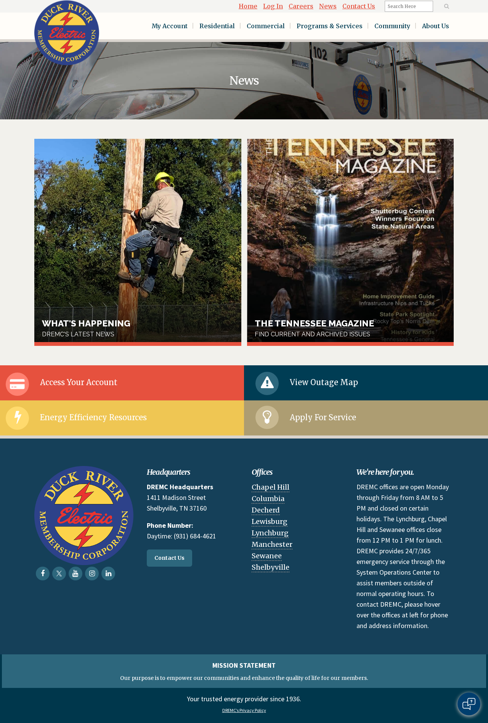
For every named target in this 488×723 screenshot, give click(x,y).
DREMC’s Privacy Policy (244, 710)
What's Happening (137, 242)
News (328, 6)
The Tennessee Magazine (350, 242)
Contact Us (358, 6)
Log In (273, 6)
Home (248, 6)
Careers (301, 6)
